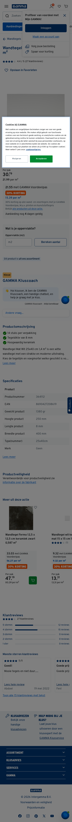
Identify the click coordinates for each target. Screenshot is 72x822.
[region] (36, 142)
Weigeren (16, 159)
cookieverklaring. (33, 150)
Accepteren (41, 159)
